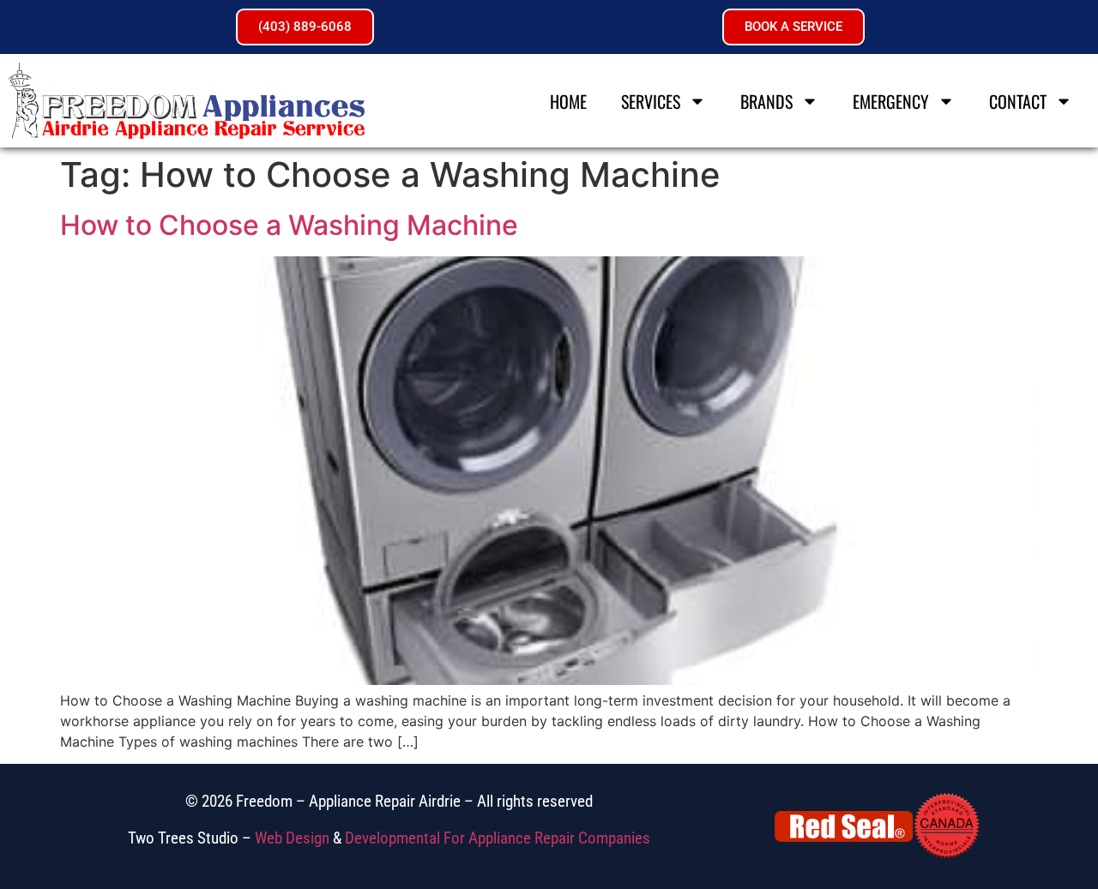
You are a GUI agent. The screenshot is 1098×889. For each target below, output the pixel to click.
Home (568, 101)
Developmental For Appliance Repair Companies (497, 838)
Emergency (891, 101)
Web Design (292, 838)
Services (650, 101)
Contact (1018, 101)
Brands (766, 101)
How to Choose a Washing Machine (289, 225)
